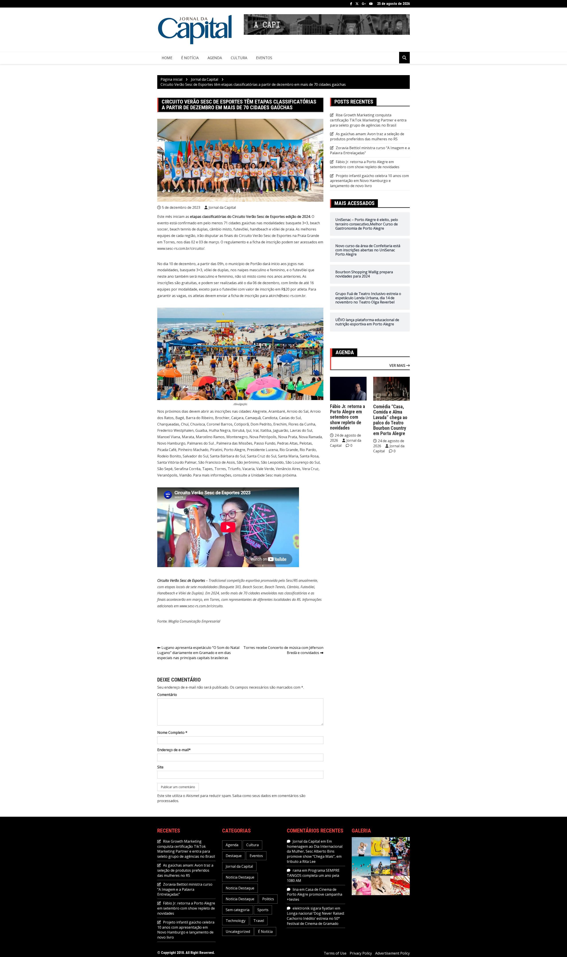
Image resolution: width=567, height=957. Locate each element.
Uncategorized (238, 931)
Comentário (167, 694)
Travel (258, 920)
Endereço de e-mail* (174, 749)
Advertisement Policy (392, 953)
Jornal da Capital (222, 207)
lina (296, 889)
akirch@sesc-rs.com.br (287, 295)
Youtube (371, 3)
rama (297, 870)
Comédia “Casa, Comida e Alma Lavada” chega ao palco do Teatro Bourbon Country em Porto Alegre (390, 420)
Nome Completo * (172, 732)
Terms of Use (335, 953)
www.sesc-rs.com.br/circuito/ (180, 248)
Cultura (239, 57)
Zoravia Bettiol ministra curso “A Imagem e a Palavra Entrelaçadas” (184, 889)
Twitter (357, 3)
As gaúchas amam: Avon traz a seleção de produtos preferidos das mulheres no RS (367, 136)
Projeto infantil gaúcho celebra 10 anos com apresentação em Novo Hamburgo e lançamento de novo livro (369, 180)
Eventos (264, 57)
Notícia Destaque (240, 877)
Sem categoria (237, 909)
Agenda (215, 57)
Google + (364, 3)
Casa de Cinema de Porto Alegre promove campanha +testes (314, 894)
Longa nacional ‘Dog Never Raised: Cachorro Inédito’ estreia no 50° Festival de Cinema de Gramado (315, 918)
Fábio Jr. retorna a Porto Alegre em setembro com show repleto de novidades (364, 164)
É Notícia (190, 57)
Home (167, 57)
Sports (262, 909)
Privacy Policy (361, 953)
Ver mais (397, 365)
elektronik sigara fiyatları (313, 908)
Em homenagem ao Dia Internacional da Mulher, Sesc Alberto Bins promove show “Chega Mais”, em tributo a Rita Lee (314, 851)
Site (160, 767)
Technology (235, 920)
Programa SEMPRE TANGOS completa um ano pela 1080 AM (313, 875)
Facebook (351, 3)
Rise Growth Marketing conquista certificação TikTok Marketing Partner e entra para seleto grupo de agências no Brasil (368, 120)
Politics (268, 898)
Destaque (234, 855)
